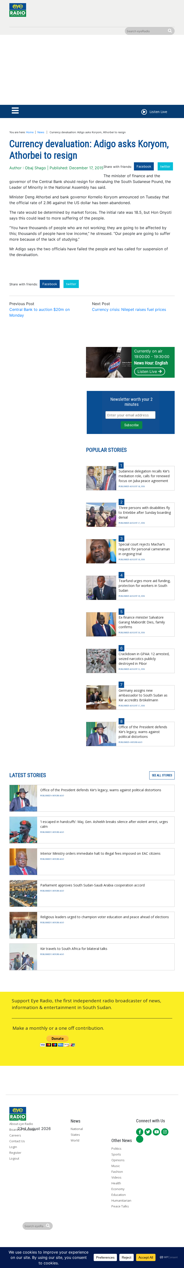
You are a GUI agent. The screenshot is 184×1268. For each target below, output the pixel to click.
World (75, 1140)
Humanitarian (121, 1200)
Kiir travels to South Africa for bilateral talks (73, 948)
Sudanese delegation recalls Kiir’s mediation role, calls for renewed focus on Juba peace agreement (144, 476)
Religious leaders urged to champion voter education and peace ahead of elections (104, 917)
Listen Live (147, 371)
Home (30, 132)
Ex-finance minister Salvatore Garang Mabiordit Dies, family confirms (142, 622)
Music (115, 1166)
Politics (116, 1148)
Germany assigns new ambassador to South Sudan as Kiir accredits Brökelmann (143, 695)
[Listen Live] (144, 112)
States (75, 1134)
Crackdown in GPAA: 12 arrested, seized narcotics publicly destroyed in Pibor (144, 659)
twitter (165, 166)
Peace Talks (120, 1206)
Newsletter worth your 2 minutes (131, 402)
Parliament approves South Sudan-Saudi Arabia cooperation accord (92, 885)
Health (116, 1183)
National (77, 1129)
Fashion (117, 1171)
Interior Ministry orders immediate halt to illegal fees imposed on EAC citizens (100, 853)
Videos (116, 1177)
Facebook (144, 166)
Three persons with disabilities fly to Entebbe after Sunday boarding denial (145, 512)
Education (118, 1195)
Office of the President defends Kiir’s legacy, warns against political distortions (143, 732)
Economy (118, 1189)
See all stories (162, 775)
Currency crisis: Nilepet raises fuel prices (129, 309)
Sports (116, 1154)
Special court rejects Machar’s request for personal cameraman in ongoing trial (144, 549)
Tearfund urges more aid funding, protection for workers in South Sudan (145, 585)
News (40, 132)
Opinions (118, 1160)
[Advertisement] (92, 71)
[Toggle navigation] (15, 111)
